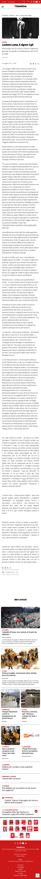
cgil (17, 572)
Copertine (11, 15)
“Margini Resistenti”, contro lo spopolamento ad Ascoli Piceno (10, 715)
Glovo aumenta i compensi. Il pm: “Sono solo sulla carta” (8, 752)
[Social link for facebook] (31, 2)
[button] (31, 64)
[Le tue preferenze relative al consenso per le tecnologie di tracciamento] (37, 875)
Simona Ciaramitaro (6, 637)
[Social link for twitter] (29, 2)
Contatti (4, 2)
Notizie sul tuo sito (20, 871)
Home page (5, 15)
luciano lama (9, 572)
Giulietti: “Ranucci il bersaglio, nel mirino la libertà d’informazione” (21, 801)
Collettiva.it (20, 847)
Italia (17, 15)
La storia (20, 873)
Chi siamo (20, 865)
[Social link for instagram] (34, 2)
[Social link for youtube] (37, 2)
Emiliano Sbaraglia (26, 756)
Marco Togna (5, 758)
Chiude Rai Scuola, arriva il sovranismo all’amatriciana (29, 751)
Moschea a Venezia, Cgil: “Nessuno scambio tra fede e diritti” (29, 715)
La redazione (11, 2)
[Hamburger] (2, 7)
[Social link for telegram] (39, 2)
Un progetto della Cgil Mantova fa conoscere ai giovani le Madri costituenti (18, 813)
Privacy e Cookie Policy (20, 875)
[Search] (24, 2)
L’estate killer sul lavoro (11, 778)
